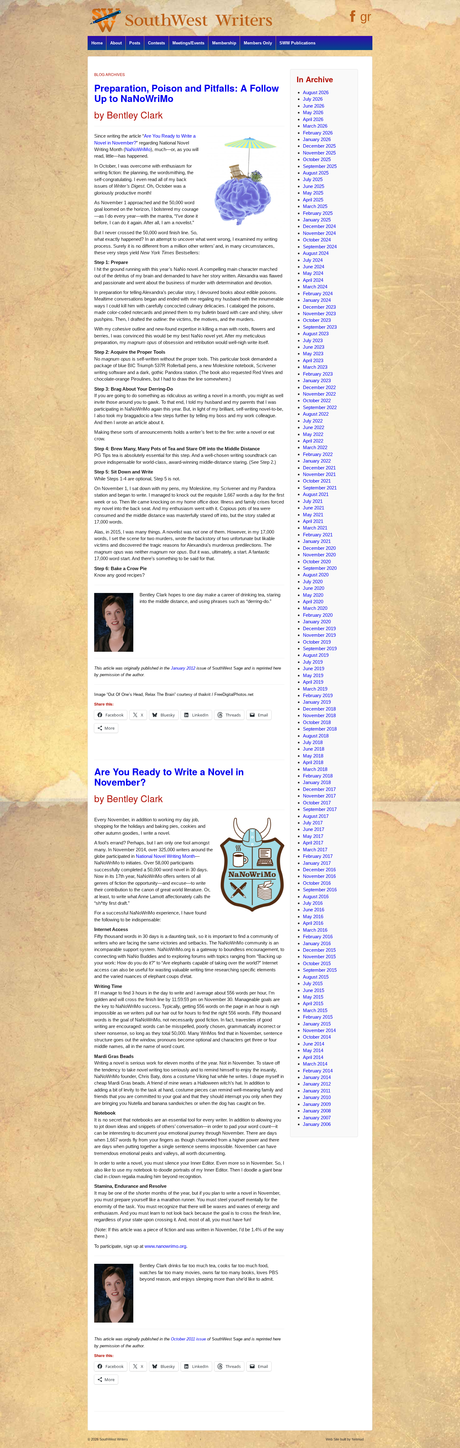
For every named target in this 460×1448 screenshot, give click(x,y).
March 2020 (315, 608)
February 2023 (318, 374)
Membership (224, 43)
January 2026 (317, 139)
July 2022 (313, 420)
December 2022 (319, 387)
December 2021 (319, 467)
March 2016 (315, 930)
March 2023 (315, 367)
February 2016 (318, 936)
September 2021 (320, 487)
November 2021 (319, 474)
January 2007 (317, 1117)
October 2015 (317, 963)
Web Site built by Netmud (345, 1439)
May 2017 (313, 836)
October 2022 (317, 400)
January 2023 (317, 380)
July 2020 (313, 581)
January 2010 (317, 1097)
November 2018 (319, 715)
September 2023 (320, 327)
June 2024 (313, 266)
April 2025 (313, 199)
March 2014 (315, 1063)
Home (97, 43)
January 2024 (317, 300)
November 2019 (319, 635)
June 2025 (313, 186)
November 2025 (319, 152)
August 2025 (316, 172)
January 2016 (317, 943)
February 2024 (318, 293)
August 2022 (316, 414)
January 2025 (317, 219)
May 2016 (313, 916)
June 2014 (313, 1043)
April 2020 (313, 601)
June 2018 (313, 749)
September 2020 (320, 568)
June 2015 (313, 990)
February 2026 (318, 132)
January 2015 (317, 1023)
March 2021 (315, 527)
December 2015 (319, 950)
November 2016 (319, 876)
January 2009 (317, 1104)
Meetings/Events (188, 43)
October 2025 (317, 159)
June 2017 (313, 829)
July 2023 (313, 340)
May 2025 (313, 192)
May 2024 (313, 273)
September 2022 (320, 407)
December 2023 (319, 307)
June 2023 (313, 347)
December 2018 (319, 708)
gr (365, 16)
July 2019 (313, 662)
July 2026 (313, 99)
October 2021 (317, 481)
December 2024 (319, 226)
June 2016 (313, 909)
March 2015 (315, 1010)
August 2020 (316, 574)
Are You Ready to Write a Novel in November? (169, 776)
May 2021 (313, 514)
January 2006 (317, 1124)
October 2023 (317, 320)
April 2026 (313, 119)
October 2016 (317, 883)
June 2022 (313, 427)
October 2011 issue (188, 1339)
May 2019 (313, 675)
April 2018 (313, 762)
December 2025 (319, 146)
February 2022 (318, 454)
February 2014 (318, 1070)
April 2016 (313, 923)
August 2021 (316, 494)
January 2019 (317, 702)
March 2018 (315, 769)
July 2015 (313, 983)
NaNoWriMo (138, 149)
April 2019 (313, 682)
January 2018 (317, 782)
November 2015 (319, 956)
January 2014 (317, 1077)
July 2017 (313, 822)
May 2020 (313, 595)
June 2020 (313, 588)
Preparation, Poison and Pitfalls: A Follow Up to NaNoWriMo (186, 93)
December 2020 (319, 548)
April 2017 (313, 842)
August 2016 (316, 896)
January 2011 (316, 1090)
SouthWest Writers (113, 1439)
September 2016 (320, 889)
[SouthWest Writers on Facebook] (351, 20)
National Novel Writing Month (165, 856)
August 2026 (316, 92)
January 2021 (317, 541)
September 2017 (320, 809)
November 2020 (319, 554)
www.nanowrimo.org (165, 1246)
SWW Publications (297, 43)
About (116, 43)
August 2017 (316, 816)
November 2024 (319, 233)
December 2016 (319, 869)
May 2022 (313, 434)
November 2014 (319, 1030)
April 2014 (313, 1057)
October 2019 (317, 642)
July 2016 (313, 903)
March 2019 (315, 688)
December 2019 (319, 628)
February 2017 (318, 856)
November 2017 (319, 795)
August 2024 (316, 253)
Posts (134, 43)
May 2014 (313, 1050)
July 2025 (313, 179)
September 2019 (320, 648)
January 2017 (317, 863)
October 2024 (317, 239)
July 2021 (313, 501)
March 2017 (315, 849)
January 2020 (317, 621)
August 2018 (316, 735)
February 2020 (318, 615)
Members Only (258, 43)
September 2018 (320, 729)
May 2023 (313, 353)
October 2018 (317, 722)
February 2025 (318, 213)
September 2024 (320, 246)
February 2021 (318, 534)
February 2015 (318, 1017)
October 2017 (317, 802)
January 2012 (183, 668)
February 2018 (318, 775)
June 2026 (313, 106)
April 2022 (313, 440)
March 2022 (315, 447)
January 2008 (317, 1110)
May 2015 (313, 997)
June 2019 (313, 668)
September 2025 (320, 166)
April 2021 (313, 521)
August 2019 (316, 655)
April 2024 (313, 280)
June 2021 (313, 507)
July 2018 (313, 742)
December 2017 (319, 789)
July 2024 (313, 260)
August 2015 (316, 977)
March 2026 (315, 126)
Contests (156, 43)
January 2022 (317, 460)
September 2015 (320, 970)
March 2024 (315, 286)
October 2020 (317, 561)
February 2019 (318, 695)
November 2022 (319, 394)
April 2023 (313, 360)
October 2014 (317, 1037)
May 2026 (313, 112)
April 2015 (313, 1003)
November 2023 (319, 313)
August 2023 (316, 333)
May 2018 (313, 755)
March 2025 (315, 206)
